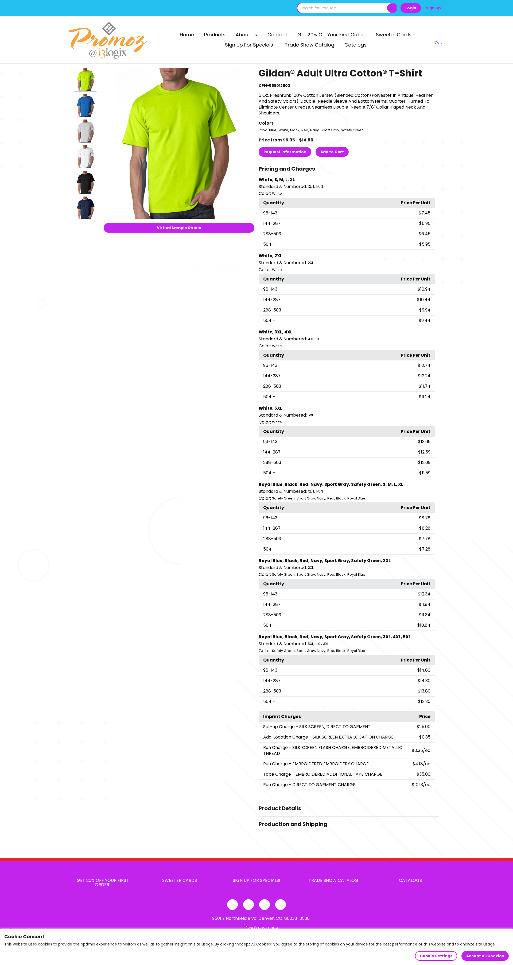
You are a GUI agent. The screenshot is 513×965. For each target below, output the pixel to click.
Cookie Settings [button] (436, 956)
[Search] (392, 8)
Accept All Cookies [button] (485, 956)
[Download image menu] (247, 75)
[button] (349, 169)
